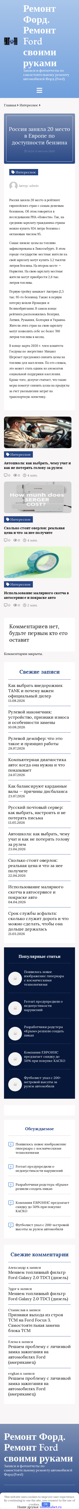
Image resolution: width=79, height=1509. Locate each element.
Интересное (29, 105)
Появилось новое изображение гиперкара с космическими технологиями (44, 978)
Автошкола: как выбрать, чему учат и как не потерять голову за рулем (39, 839)
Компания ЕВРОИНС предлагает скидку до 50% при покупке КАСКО (45, 1056)
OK (46, 1504)
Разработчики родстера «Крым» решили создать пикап (44, 1031)
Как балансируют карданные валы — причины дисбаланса (37, 788)
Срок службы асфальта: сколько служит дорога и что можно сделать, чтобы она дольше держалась (38, 921)
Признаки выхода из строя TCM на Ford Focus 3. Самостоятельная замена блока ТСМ (35, 1322)
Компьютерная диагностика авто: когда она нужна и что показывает (37, 765)
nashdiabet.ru (51, 1507)
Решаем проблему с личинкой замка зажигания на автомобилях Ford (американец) (39, 1354)
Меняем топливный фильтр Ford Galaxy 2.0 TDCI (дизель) (38, 1275)
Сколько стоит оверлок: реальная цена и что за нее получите (35, 865)
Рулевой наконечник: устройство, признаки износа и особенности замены (38, 717)
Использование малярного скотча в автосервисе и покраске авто (35, 892)
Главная (10, 105)
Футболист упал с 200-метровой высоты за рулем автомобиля (43, 1082)
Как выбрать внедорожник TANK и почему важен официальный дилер (35, 690)
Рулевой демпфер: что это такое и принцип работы (35, 741)
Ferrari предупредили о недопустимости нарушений (43, 1005)
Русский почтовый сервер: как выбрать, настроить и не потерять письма (37, 812)
